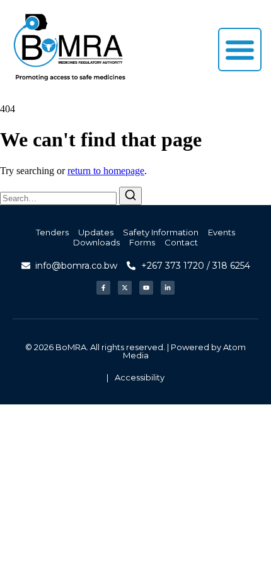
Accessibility (139, 377)
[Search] (130, 196)
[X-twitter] (125, 288)
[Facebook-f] (103, 288)
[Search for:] (59, 197)
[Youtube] (146, 288)
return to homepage (105, 170)
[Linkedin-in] (168, 288)
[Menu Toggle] (240, 49)
